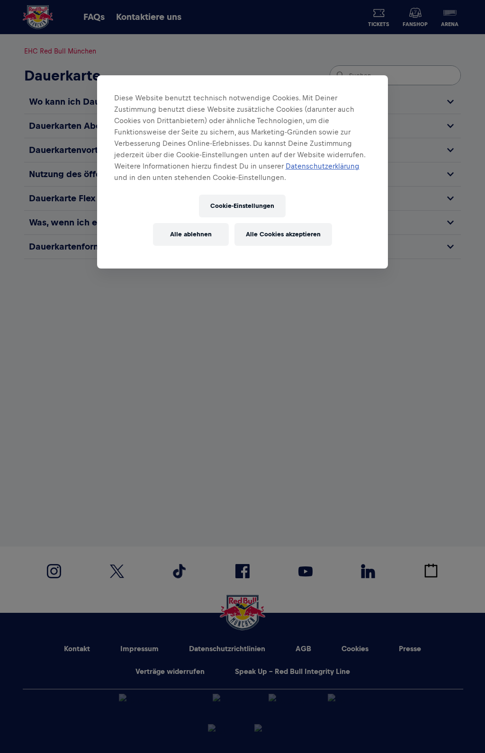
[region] (242, 172)
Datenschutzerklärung (322, 166)
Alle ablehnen (191, 234)
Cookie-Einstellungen (242, 205)
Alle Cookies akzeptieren (283, 234)
